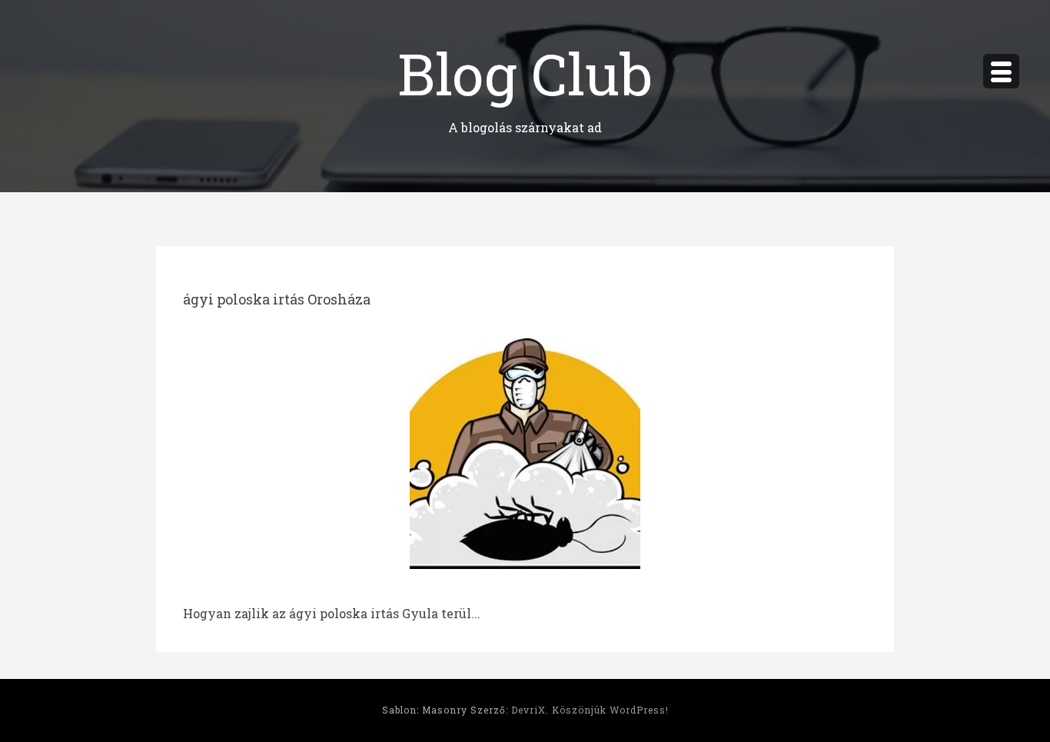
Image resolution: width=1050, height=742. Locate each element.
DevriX (528, 710)
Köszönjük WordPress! (610, 710)
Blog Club (525, 73)
